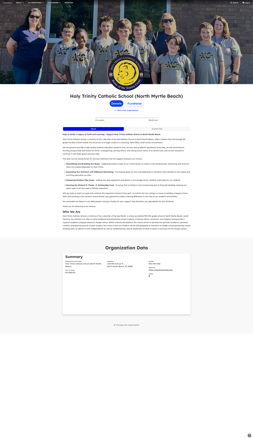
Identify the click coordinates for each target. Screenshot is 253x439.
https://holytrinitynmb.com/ (161, 270)
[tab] (93, 129)
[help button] (249, 435)
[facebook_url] (149, 276)
